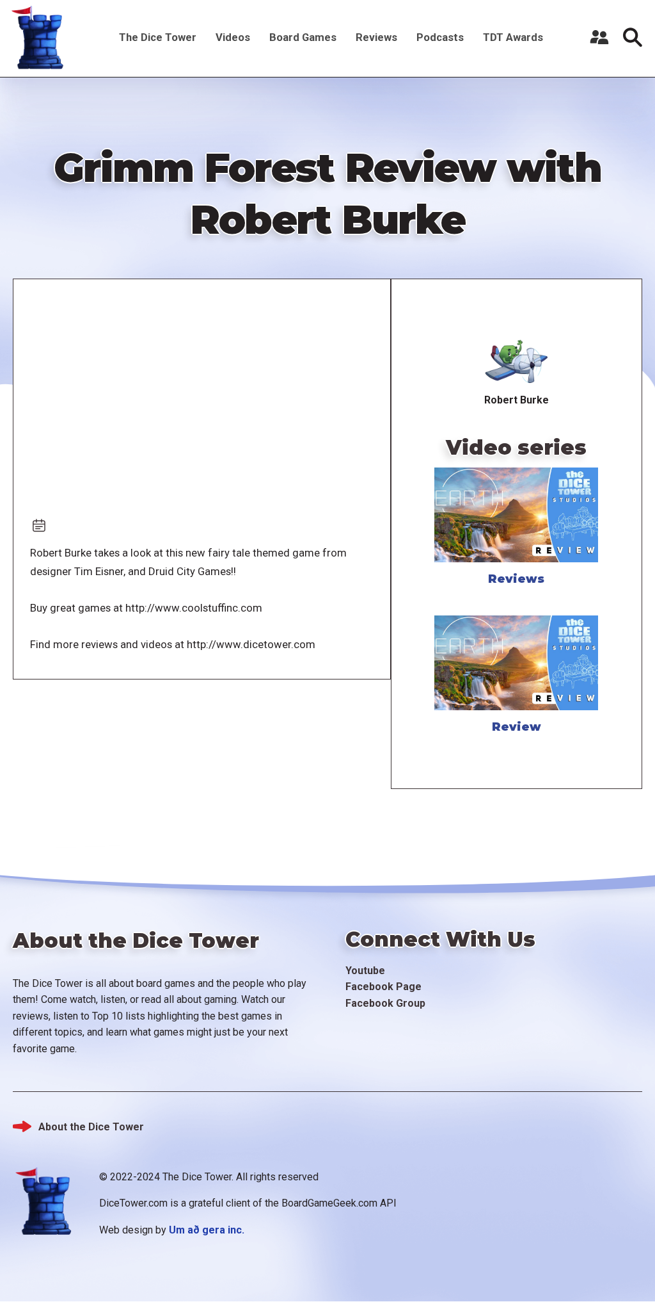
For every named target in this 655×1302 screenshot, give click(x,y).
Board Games (302, 37)
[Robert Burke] (516, 359)
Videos (233, 37)
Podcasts (440, 37)
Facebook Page (383, 987)
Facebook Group (385, 1003)
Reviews (376, 37)
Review (516, 727)
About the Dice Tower (91, 1127)
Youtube (365, 970)
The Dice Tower (157, 37)
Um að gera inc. (206, 1230)
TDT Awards (513, 37)
